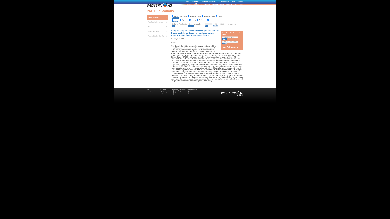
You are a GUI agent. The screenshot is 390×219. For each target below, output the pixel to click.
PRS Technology (205, 4)
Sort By (215, 25)
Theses (220, 16)
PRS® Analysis (176, 92)
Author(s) (191, 26)
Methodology (150, 91)
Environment (203, 20)
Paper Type (175, 18)
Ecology (194, 20)
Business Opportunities (152, 90)
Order (235, 4)
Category (174, 21)
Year (206, 26)
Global (187, 1)
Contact (241, 4)
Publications (229, 4)
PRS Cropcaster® (177, 91)
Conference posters (209, 16)
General (176, 20)
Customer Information (193, 4)
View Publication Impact (155, 22)
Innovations (195, 1)
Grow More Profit (176, 90)
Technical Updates (153, 31)
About (233, 1)
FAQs (189, 91)
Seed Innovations (224, 1)
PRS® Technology (164, 91)
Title (173, 26)
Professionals (150, 92)
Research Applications (218, 4)
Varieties (190, 90)
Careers (240, 1)
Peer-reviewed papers (180, 16)
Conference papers (195, 16)
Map (149, 26)
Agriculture (185, 20)
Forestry (212, 20)
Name (224, 39)
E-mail (225, 43)
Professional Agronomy (209, 1)
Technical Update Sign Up (156, 36)
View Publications (153, 17)
